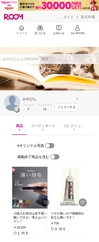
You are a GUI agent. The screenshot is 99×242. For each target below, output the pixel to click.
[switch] (49, 145)
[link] (31, 188)
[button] (12, 103)
